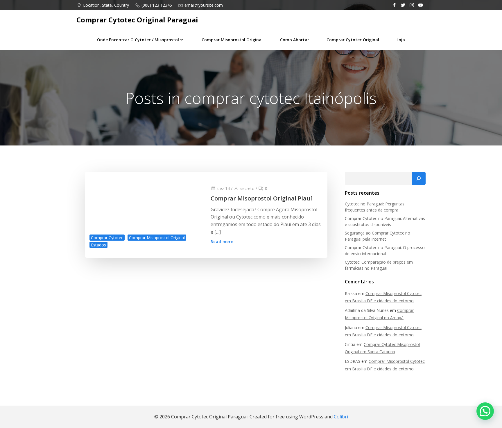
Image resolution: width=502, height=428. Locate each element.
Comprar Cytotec (107, 237)
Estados (98, 245)
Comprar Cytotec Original (353, 39)
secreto (247, 188)
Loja (401, 39)
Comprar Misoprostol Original (232, 39)
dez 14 (223, 188)
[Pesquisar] (419, 178)
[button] (485, 411)
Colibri (341, 416)
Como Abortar (294, 39)
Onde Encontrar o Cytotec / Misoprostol (138, 39)
